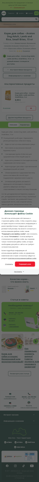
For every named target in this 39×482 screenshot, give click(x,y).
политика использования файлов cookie (22, 258)
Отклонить (9, 264)
